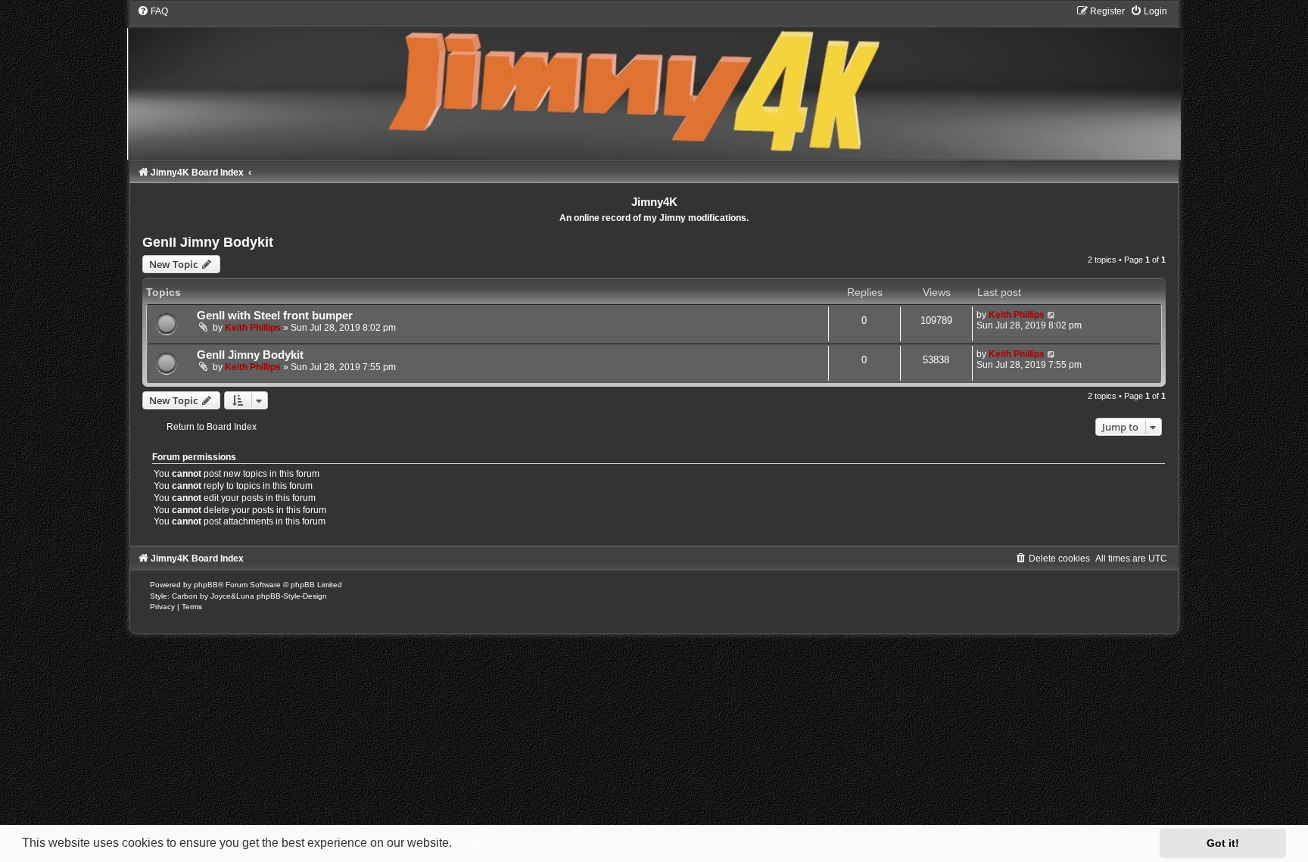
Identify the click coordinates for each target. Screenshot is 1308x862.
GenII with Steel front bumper (275, 316)
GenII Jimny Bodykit (207, 242)
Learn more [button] (488, 842)
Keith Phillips (253, 327)
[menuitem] (152, 11)
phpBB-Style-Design (292, 596)
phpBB (206, 584)
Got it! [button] (1223, 843)
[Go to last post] (1052, 315)
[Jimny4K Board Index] (653, 82)
